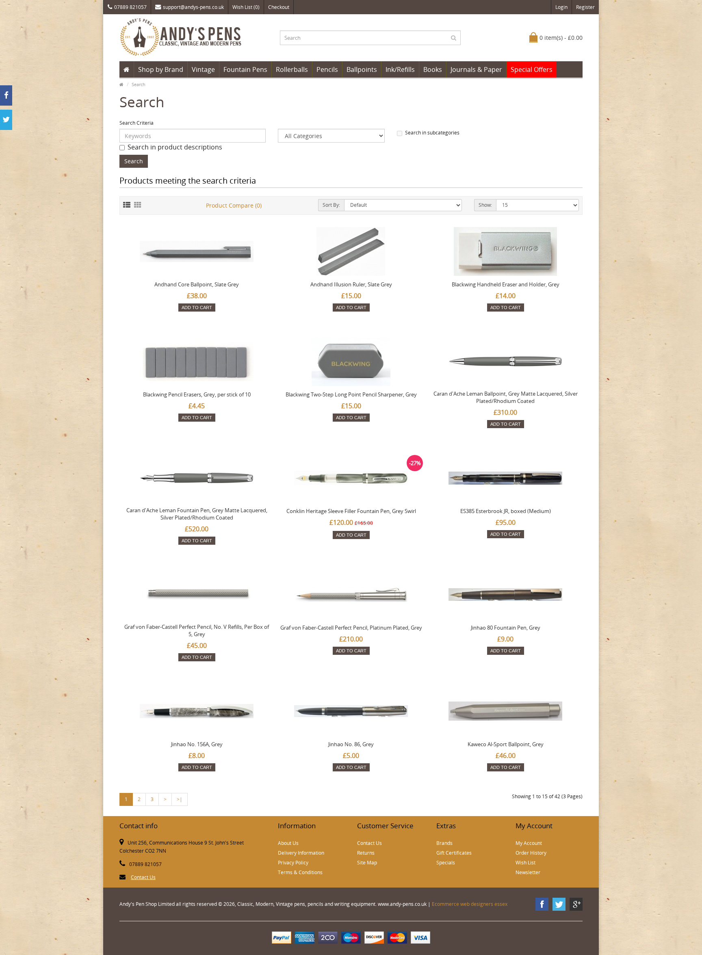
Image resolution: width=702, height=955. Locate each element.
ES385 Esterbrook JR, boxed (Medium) (505, 511)
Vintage (203, 69)
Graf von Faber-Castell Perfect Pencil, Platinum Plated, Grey (351, 627)
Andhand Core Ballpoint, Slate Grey (196, 284)
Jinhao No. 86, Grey (351, 744)
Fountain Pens (245, 69)
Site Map (367, 862)
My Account (529, 843)
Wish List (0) (246, 7)
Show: (485, 204)
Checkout (278, 7)
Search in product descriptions (175, 147)
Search (138, 84)
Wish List (525, 862)
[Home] (126, 69)
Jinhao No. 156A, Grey (197, 744)
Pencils (327, 69)
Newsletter (528, 872)
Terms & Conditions (300, 872)
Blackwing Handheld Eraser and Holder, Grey (505, 284)
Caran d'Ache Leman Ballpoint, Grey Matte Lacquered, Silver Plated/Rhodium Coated (505, 397)
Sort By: (331, 204)
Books (432, 69)
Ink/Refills (400, 69)
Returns (366, 852)
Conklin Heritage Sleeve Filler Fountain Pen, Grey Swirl (351, 511)
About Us (288, 843)
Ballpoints (362, 69)
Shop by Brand (160, 69)
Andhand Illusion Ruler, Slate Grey (351, 284)
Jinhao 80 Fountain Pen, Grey (505, 627)
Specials (445, 862)
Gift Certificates (454, 852)
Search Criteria (136, 122)
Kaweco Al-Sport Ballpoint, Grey (506, 744)
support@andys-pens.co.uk (193, 7)
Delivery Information (301, 852)
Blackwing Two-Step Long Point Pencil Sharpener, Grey (351, 394)
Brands (444, 843)
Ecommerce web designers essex (469, 904)
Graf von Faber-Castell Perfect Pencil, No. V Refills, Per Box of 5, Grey (196, 630)
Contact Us (143, 877)
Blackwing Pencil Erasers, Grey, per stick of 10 (197, 394)
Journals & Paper (476, 69)
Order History (531, 852)
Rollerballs (292, 69)
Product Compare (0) (234, 205)
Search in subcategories (432, 132)
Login (561, 7)
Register (585, 7)
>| (179, 799)
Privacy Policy (293, 862)
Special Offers (531, 69)
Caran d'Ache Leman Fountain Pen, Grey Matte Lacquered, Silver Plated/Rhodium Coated (196, 514)
